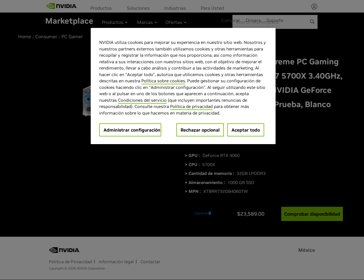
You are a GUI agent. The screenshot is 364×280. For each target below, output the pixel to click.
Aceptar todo (245, 130)
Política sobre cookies (163, 80)
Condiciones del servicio (142, 100)
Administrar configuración (132, 130)
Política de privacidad (191, 106)
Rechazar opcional (200, 130)
